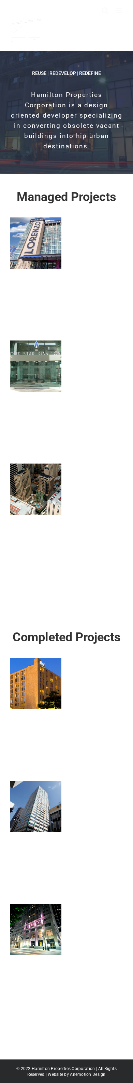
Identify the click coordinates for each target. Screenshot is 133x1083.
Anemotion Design (87, 1074)
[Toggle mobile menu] (119, 10)
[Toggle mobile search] (105, 10)
